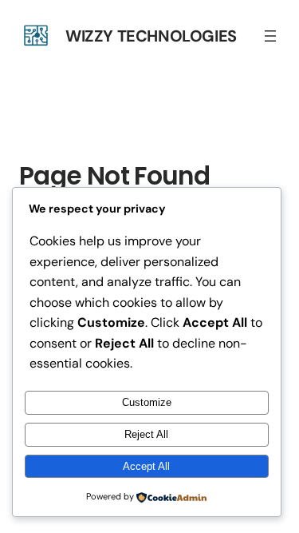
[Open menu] (270, 36)
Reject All (146, 434)
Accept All (146, 466)
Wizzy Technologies (151, 36)
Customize (146, 402)
